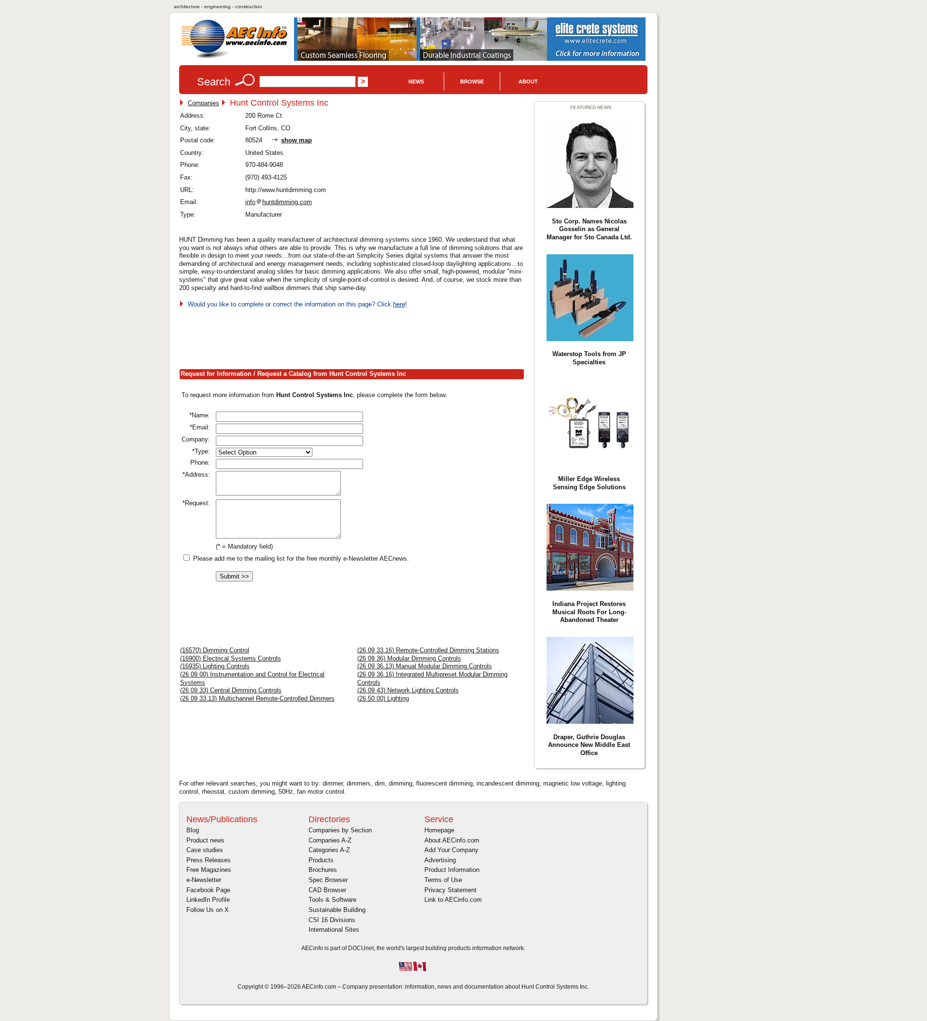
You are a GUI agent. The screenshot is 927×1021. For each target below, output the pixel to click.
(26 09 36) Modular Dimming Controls (409, 658)
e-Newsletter (203, 879)
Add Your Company (451, 850)
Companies (203, 103)
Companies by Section (340, 830)
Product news (205, 840)
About (528, 81)
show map (296, 140)
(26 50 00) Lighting (383, 698)
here (399, 304)
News (416, 81)
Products (321, 860)
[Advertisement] (355, 337)
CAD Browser (327, 890)
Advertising (440, 860)
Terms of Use (443, 879)
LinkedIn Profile (208, 899)
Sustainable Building (337, 909)
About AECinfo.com (451, 840)
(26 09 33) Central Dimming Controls (230, 690)
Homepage (439, 830)
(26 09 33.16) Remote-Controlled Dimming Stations (428, 650)
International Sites (334, 929)
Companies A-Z (330, 840)
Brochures (323, 869)
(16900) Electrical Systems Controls (230, 658)
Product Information (451, 869)
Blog (192, 830)
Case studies (204, 850)
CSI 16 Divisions (332, 920)
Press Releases (208, 860)
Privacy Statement (450, 890)
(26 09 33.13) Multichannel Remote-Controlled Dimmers (257, 698)
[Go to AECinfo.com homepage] (234, 57)
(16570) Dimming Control (214, 650)
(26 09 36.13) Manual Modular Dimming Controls (424, 666)
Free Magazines (208, 869)
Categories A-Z (329, 850)
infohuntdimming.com (278, 202)
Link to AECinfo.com (453, 899)
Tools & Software (332, 899)
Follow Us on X (207, 909)
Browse (472, 81)
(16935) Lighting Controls (215, 666)
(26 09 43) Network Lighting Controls (408, 690)
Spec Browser (328, 879)
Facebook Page (208, 890)
